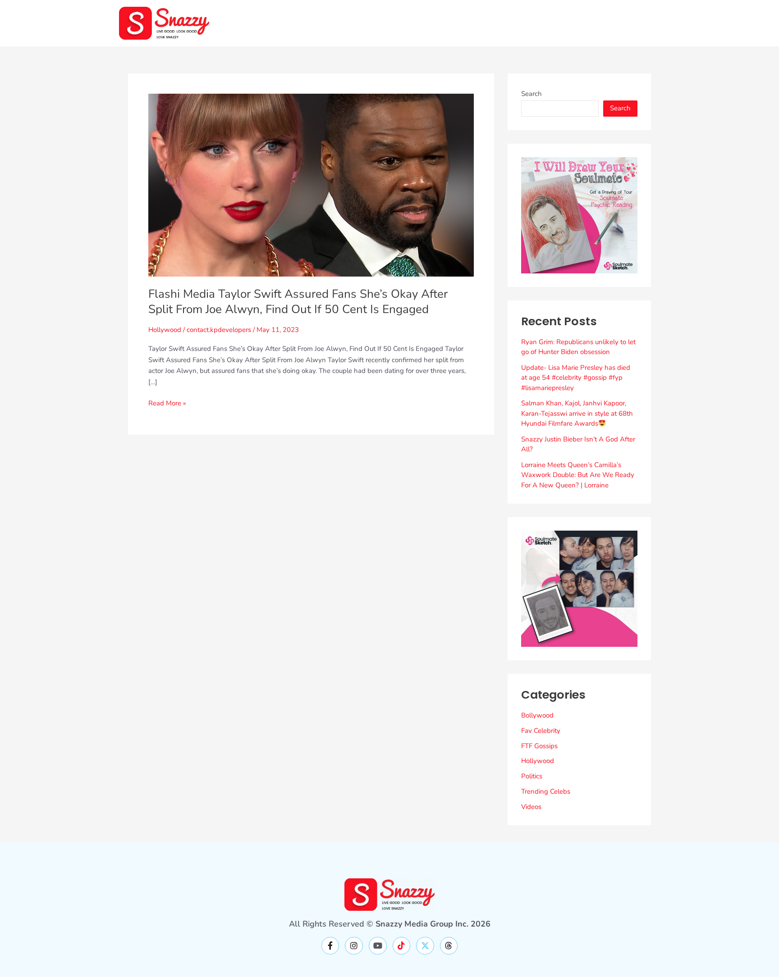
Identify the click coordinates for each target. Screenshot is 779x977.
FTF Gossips (539, 745)
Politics (531, 776)
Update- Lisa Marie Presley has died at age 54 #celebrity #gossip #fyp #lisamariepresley (575, 377)
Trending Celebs (545, 791)
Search (531, 93)
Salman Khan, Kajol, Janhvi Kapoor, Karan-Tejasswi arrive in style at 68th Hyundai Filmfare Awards (577, 413)
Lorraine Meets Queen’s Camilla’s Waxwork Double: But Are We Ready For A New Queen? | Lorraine (577, 475)
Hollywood (164, 329)
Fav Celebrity (540, 730)
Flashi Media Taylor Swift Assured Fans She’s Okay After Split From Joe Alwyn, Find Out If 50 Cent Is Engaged (298, 301)
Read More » (167, 403)
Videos (531, 806)
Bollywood (537, 715)
